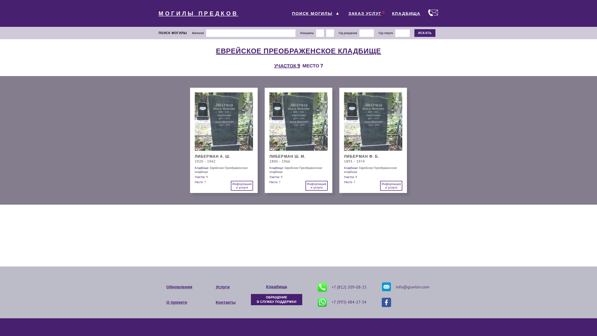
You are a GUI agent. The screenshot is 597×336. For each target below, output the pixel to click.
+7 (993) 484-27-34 (349, 302)
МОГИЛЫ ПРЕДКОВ (198, 13)
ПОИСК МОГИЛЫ (312, 13)
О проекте (176, 302)
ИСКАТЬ (425, 33)
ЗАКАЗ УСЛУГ (365, 13)
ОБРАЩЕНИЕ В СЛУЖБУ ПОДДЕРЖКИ (276, 299)
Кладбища (276, 287)
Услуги (223, 287)
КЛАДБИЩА (406, 13)
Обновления (179, 287)
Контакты (226, 302)
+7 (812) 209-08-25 (349, 287)
